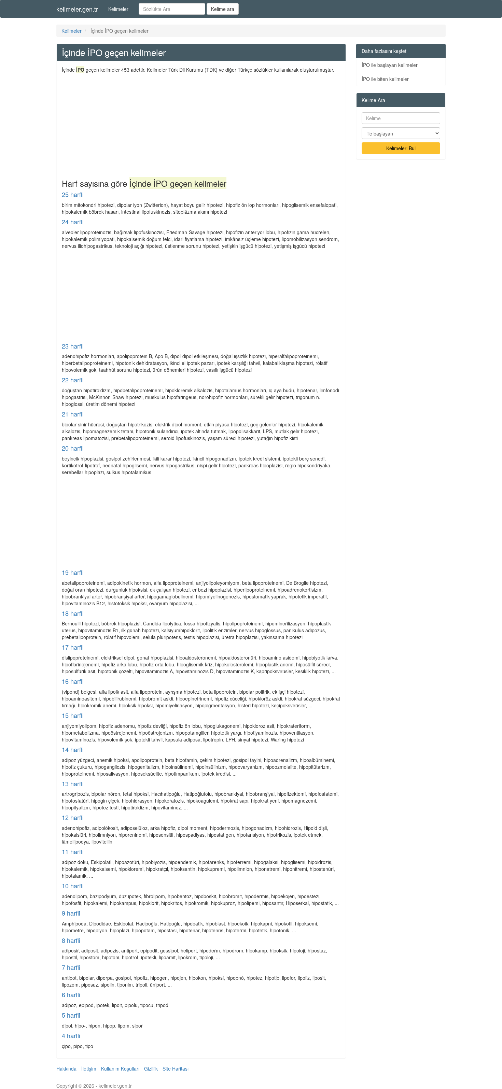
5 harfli (71, 1014)
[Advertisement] (201, 124)
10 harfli (73, 885)
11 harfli (73, 851)
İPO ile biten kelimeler (385, 78)
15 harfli (73, 715)
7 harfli (71, 967)
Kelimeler (118, 8)
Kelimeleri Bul (401, 148)
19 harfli (73, 572)
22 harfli (73, 379)
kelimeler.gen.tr (77, 8)
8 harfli (71, 940)
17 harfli (73, 646)
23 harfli (73, 345)
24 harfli (73, 221)
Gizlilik (151, 1068)
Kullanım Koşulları (120, 1068)
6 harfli (71, 994)
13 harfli (73, 783)
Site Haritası (176, 1068)
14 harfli (73, 749)
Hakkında (66, 1068)
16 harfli (73, 681)
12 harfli (73, 817)
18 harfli (73, 613)
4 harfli (71, 1035)
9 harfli (71, 912)
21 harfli (73, 413)
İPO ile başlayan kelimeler (390, 64)
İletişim (88, 1068)
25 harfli (73, 194)
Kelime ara (222, 8)
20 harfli (73, 447)
